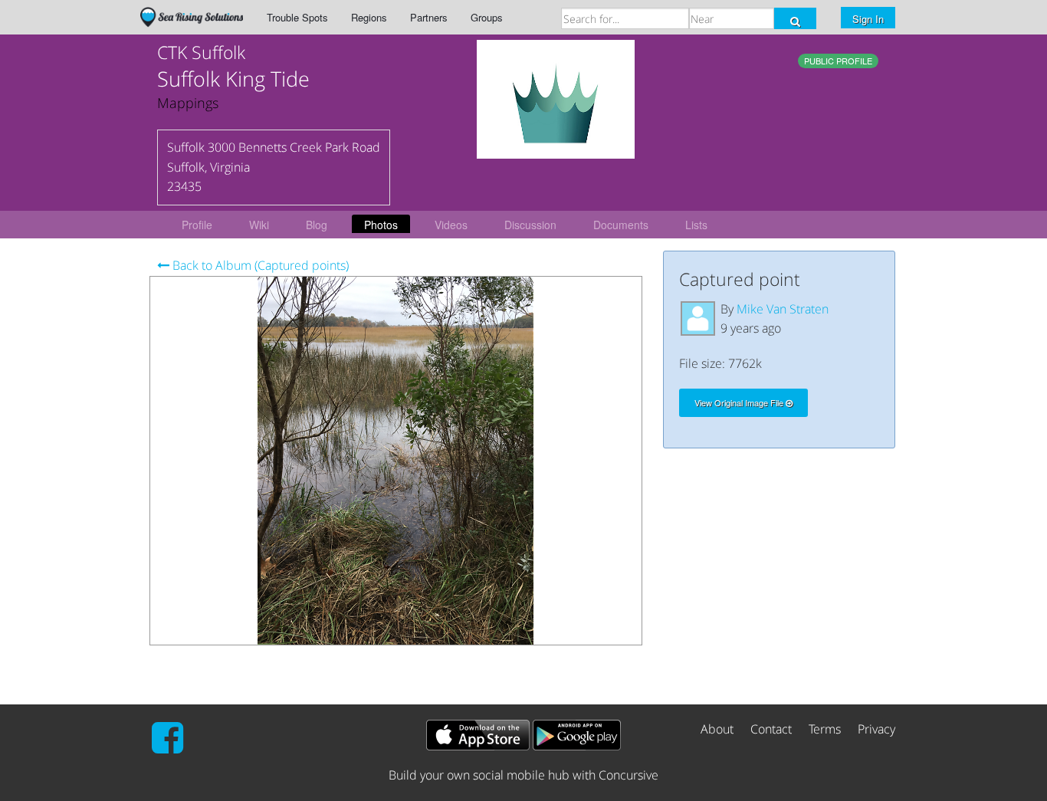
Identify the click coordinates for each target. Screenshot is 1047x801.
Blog (316, 224)
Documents (620, 224)
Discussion (530, 224)
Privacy (876, 729)
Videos (451, 224)
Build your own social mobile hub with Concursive (523, 775)
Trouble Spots (297, 17)
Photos (381, 224)
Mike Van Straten (783, 308)
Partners (429, 17)
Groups (487, 17)
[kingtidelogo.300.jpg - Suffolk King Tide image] (556, 98)
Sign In (868, 18)
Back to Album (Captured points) (259, 265)
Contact (771, 729)
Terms (825, 729)
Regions (369, 17)
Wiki (259, 224)
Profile (197, 224)
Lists (696, 224)
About (717, 729)
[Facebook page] (167, 746)
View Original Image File (740, 402)
